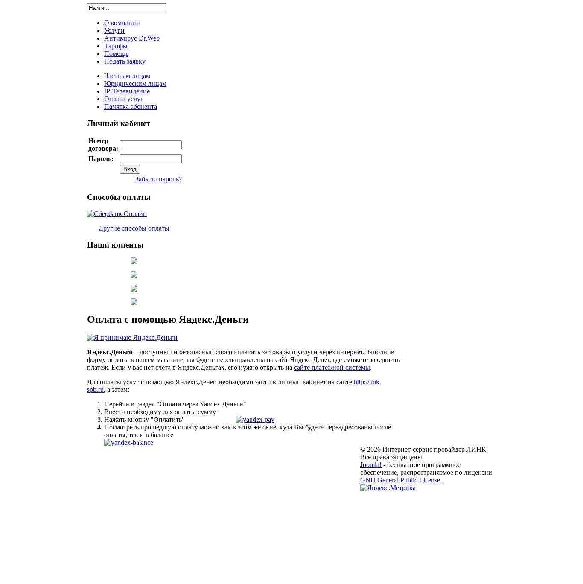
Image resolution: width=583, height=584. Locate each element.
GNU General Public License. (401, 480)
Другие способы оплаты (134, 228)
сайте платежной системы (332, 367)
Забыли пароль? (158, 179)
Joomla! (371, 464)
